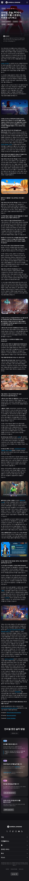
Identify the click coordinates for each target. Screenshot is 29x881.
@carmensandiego (11, 715)
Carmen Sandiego (11, 718)
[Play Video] (14, 107)
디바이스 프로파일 (9, 659)
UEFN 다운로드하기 (8, 809)
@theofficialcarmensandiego (14, 712)
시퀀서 (19, 437)
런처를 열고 (17, 766)
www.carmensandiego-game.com (9, 708)
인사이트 (7, 597)
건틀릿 (2, 590)
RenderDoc (18, 691)
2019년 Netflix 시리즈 (6, 144)
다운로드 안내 (14, 733)
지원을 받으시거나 (7, 772)
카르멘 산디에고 (5, 63)
